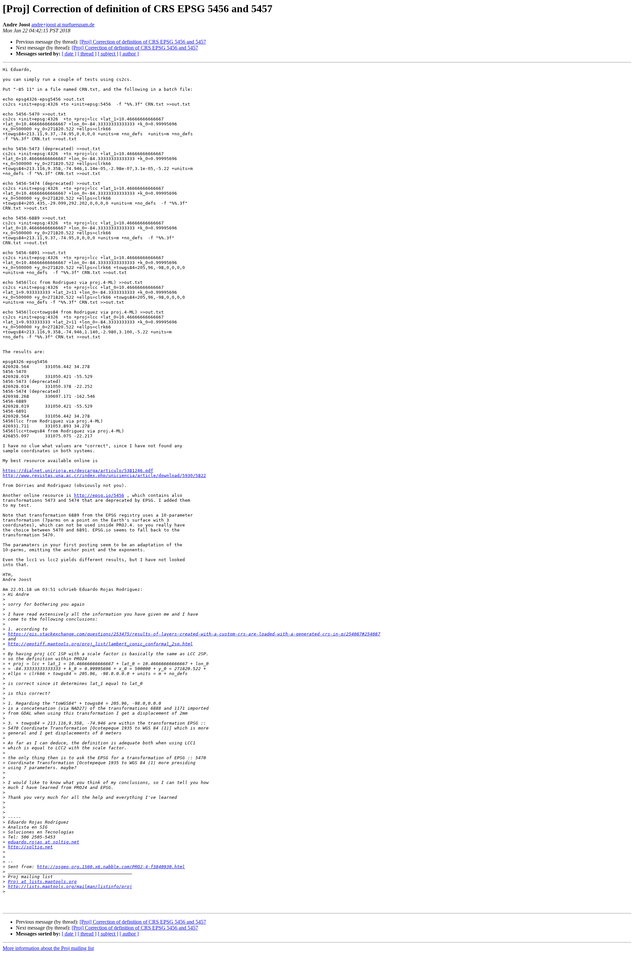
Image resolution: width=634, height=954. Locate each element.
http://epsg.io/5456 (99, 495)
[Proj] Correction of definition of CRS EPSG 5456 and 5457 (143, 42)
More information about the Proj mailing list (48, 948)
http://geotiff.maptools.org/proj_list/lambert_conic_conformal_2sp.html (100, 643)
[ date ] (69, 53)
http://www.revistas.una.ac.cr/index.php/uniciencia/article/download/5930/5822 (104, 475)
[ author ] (129, 53)
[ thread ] (87, 53)
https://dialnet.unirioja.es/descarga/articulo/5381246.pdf (78, 470)
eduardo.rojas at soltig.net (43, 841)
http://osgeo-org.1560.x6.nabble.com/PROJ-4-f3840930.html (111, 866)
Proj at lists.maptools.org (42, 881)
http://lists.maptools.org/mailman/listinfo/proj (70, 886)
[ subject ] (108, 53)
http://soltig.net (30, 846)
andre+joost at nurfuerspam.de (62, 24)
